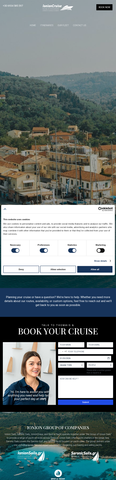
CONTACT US (79, 25)
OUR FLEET (63, 25)
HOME (33, 25)
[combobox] (62, 351)
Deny (21, 269)
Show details (100, 261)
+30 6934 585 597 (13, 5)
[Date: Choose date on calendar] (108, 358)
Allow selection (58, 269)
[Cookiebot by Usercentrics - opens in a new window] (100, 209)
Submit (85, 402)
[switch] (44, 250)
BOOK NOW (104, 7)
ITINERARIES (46, 25)
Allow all (95, 269)
